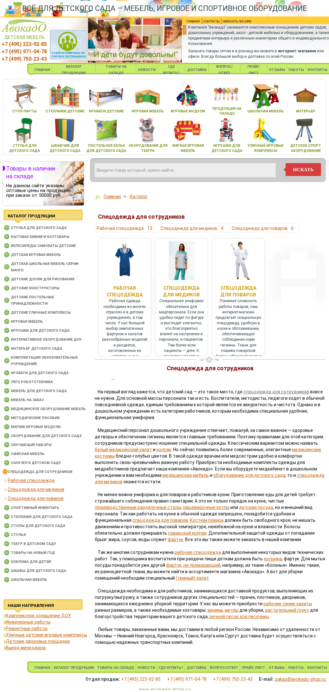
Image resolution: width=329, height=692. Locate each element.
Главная (112, 196)
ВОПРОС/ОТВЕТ (224, 668)
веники (215, 610)
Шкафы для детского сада (38, 571)
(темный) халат (192, 578)
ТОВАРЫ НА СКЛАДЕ (115, 668)
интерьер (305, 111)
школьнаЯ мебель (265, 111)
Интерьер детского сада (36, 348)
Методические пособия (35, 418)
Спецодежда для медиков (36, 489)
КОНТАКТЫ (317, 70)
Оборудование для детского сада (46, 436)
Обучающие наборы (31, 445)
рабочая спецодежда (197, 552)
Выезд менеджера (26, 647)
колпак (163, 449)
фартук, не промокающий (193, 565)
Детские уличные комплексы (41, 313)
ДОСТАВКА (197, 70)
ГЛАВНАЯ (42, 70)
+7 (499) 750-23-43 (24, 59)
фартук (175, 539)
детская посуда (256, 507)
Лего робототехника (32, 382)
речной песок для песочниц (239, 616)
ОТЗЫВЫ (277, 70)
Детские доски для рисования (42, 279)
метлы (231, 610)
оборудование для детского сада (249, 475)
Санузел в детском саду (36, 463)
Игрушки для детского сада (40, 330)
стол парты (24, 111)
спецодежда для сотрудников (276, 391)
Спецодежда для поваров (36, 498)
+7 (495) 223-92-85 (24, 44)
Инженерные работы (28, 622)
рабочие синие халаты (287, 603)
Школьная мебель (29, 580)
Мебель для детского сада (39, 391)
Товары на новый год (33, 553)
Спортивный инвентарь (35, 508)
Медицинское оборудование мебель (48, 409)
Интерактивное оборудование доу (46, 339)
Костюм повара (207, 520)
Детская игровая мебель (36, 255)
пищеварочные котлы (206, 507)
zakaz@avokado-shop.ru (300, 679)
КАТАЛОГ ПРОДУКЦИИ (74, 668)
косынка (273, 558)
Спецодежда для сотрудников (40, 472)
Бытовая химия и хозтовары (40, 237)
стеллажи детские (65, 111)
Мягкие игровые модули (35, 427)
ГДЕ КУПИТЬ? (171, 668)
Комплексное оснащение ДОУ (38, 615)
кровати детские (106, 111)
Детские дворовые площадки (38, 641)
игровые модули (188, 111)
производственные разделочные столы (138, 507)
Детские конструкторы (35, 288)
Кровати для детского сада (39, 373)
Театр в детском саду (33, 544)
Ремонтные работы (27, 628)
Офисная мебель (28, 454)
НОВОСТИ (147, 70)
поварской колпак (187, 533)
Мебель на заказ (27, 400)
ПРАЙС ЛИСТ (253, 668)
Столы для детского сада (38, 526)
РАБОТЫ (296, 70)
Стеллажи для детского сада (41, 517)
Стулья (18, 535)
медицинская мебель (186, 475)
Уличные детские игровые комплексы (46, 634)
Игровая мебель (27, 322)
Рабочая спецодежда (31, 480)
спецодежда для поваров (160, 520)
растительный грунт (287, 610)
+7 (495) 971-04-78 (24, 51)
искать (303, 169)
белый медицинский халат (123, 449)
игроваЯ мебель (148, 111)
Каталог (139, 196)
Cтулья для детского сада (39, 228)
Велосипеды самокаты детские (43, 246)
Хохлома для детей (31, 562)
